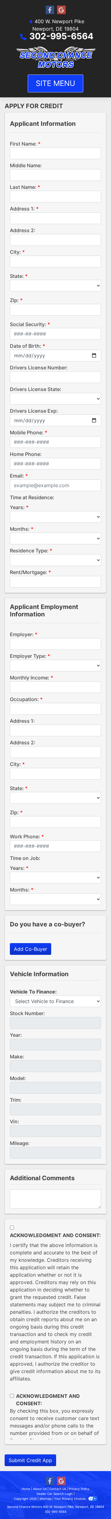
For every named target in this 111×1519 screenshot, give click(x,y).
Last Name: (23, 187)
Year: (16, 1035)
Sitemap (45, 1498)
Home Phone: (26, 454)
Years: (17, 507)
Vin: (14, 1121)
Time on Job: (25, 858)
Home (26, 1489)
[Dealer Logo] (55, 57)
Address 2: (22, 230)
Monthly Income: (29, 677)
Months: (20, 529)
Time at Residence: (32, 497)
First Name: (23, 144)
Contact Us (57, 1489)
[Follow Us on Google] (61, 10)
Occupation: (24, 699)
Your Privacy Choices (70, 1498)
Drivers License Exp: (34, 411)
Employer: (22, 634)
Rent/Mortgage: (28, 572)
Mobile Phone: (26, 432)
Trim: (16, 1100)
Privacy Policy (79, 1489)
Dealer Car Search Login (55, 1494)
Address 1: (22, 209)
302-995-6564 (61, 36)
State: (17, 276)
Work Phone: (25, 836)
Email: (17, 476)
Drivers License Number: (39, 367)
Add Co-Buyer (30, 949)
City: (15, 252)
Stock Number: (27, 1013)
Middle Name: (26, 165)
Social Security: (28, 324)
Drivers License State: (35, 389)
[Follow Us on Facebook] (50, 10)
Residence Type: (29, 550)
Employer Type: (28, 656)
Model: (18, 1078)
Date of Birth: (25, 346)
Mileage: (20, 1143)
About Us (40, 1489)
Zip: (14, 300)
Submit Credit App (30, 1460)
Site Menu (55, 83)
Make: (17, 1056)
